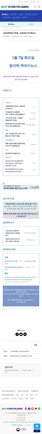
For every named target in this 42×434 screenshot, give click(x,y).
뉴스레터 (30, 24)
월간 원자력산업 (7, 76)
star (37, 426)
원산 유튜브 (25, 79)
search (35, 6)
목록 (35, 345)
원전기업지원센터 (17, 76)
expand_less (37, 431)
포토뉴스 (33, 76)
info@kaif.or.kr (22, 420)
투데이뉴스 (11, 24)
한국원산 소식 (26, 76)
